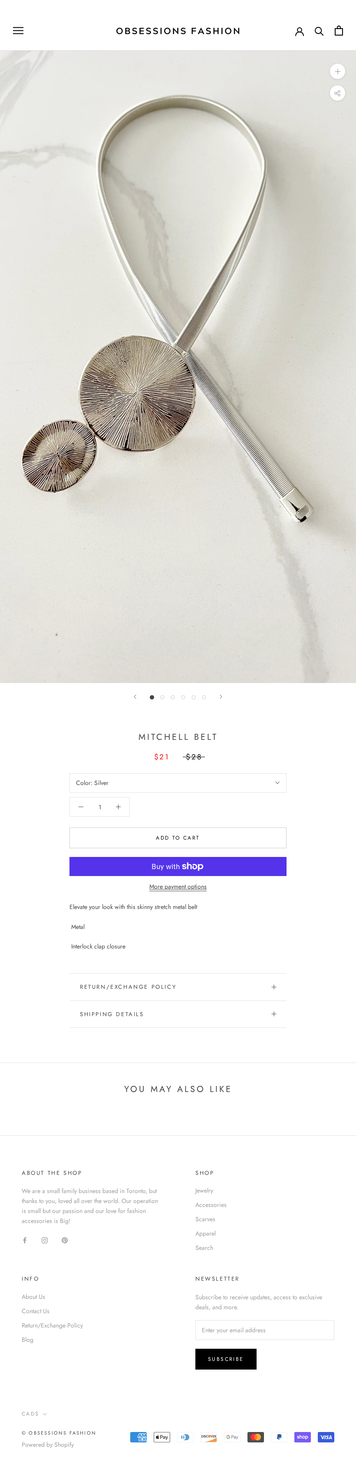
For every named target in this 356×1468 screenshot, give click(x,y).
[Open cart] (339, 31)
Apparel (205, 1233)
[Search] (319, 30)
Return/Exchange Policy (128, 987)
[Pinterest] (65, 1240)
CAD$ (31, 1414)
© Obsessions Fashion (59, 1432)
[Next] (221, 697)
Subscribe (226, 1359)
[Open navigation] (18, 30)
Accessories (211, 1204)
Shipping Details (112, 1014)
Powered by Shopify (48, 1444)
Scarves (205, 1219)
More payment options (178, 886)
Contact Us (35, 1311)
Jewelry (204, 1190)
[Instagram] (45, 1240)
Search (204, 1247)
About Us (33, 1296)
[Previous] (135, 697)
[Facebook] (25, 1240)
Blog (27, 1339)
